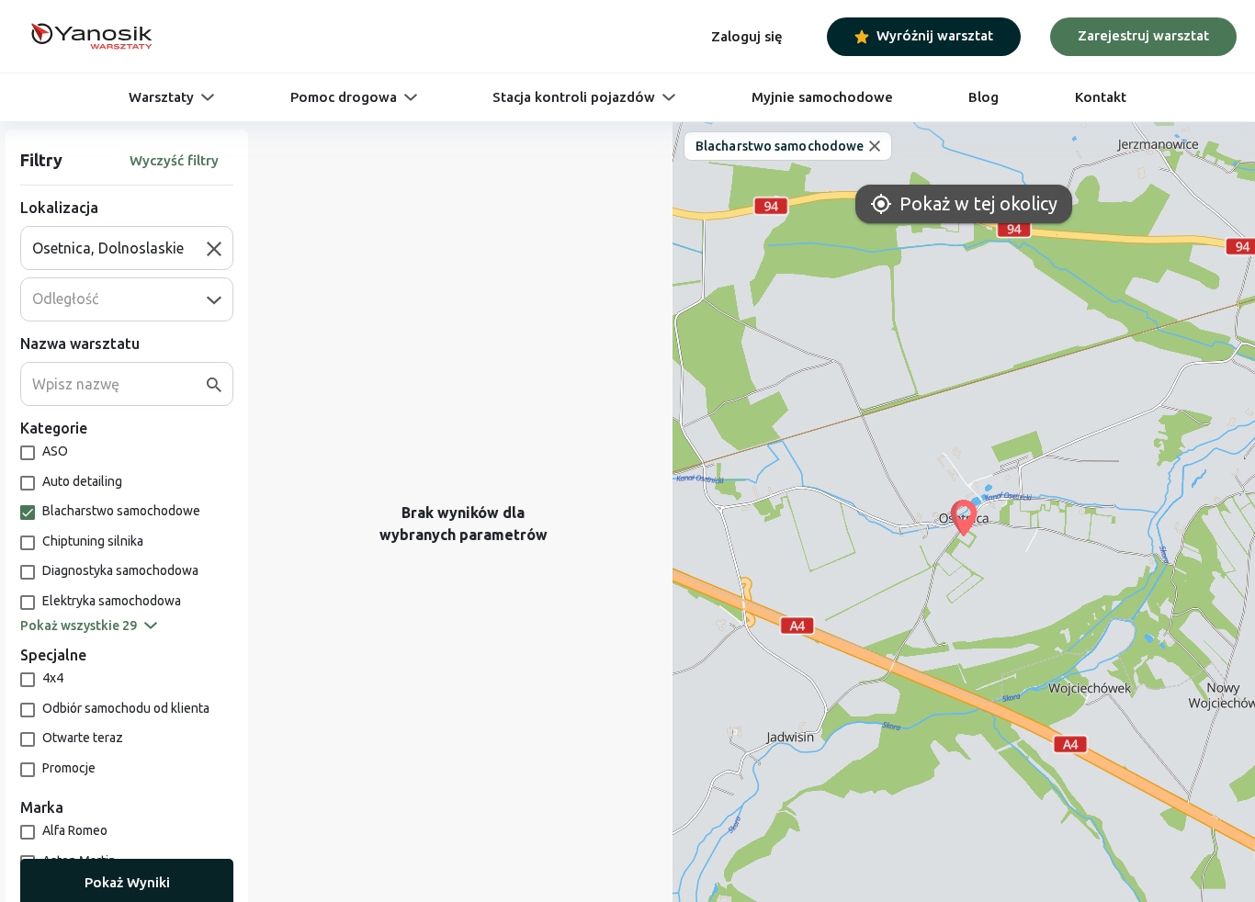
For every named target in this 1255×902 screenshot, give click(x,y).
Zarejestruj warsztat (1143, 35)
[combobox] (119, 248)
